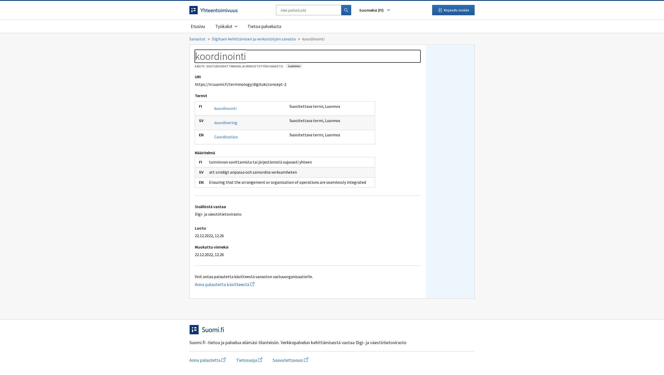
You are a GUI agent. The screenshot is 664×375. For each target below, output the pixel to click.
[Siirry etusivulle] (230, 10)
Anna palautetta (207, 360)
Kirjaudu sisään (456, 10)
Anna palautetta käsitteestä (236, 284)
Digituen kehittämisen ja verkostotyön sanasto (254, 38)
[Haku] (346, 10)
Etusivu (198, 26)
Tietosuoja (249, 360)
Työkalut (223, 26)
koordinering (225, 122)
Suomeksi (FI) (371, 10)
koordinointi (225, 108)
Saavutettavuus (290, 360)
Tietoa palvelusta (264, 26)
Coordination (226, 136)
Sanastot (197, 38)
